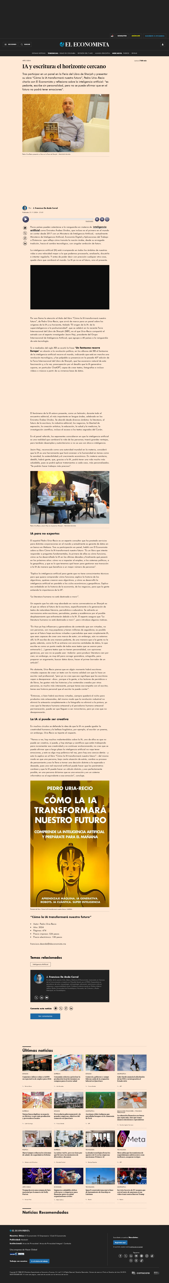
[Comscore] (141, 1273)
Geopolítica (121, 1074)
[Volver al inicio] (56, 1231)
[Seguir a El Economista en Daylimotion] (152, 1256)
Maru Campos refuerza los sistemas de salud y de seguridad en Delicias (37, 1154)
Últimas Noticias (38, 53)
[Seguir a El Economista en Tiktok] (141, 1260)
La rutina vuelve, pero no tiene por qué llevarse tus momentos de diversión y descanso (68, 1155)
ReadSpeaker (89, 221)
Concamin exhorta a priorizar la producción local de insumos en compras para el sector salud (67, 1079)
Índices (126, 53)
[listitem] (25, 219)
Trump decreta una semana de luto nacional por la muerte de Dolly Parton (36, 1192)
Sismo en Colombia (67, 53)
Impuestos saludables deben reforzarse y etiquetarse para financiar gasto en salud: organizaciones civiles (66, 1193)
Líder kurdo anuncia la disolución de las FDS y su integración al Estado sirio (131, 1079)
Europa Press (28, 1199)
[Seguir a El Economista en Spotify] (141, 1256)
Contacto (67, 1243)
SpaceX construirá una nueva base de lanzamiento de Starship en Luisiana (100, 1192)
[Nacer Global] (17, 1254)
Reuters (90, 1199)
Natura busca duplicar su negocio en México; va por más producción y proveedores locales (36, 1116)
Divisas (134, 53)
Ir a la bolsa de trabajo (39, 1261)
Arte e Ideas (26, 60)
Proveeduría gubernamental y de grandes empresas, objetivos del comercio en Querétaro (67, 1116)
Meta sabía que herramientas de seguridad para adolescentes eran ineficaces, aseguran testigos (131, 1155)
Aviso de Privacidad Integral (51, 1243)
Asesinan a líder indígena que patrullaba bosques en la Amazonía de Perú (100, 1116)
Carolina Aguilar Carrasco (126, 1125)
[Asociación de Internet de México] (156, 1273)
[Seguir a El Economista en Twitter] (125, 1256)
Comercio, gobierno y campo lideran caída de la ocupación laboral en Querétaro (97, 1079)
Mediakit (24, 1240)
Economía (58, 1187)
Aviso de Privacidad (31, 1243)
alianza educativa (102, 53)
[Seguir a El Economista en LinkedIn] (131, 1256)
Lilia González (59, 1086)
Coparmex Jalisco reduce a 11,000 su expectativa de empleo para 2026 (36, 1078)
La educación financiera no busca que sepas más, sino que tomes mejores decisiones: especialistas (130, 1118)
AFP (121, 1086)
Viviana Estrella (92, 1086)
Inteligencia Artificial (40, 964)
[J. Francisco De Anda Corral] (24, 208)
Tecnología (90, 1150)
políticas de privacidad (136, 1247)
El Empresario (43, 1236)
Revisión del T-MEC (85, 53)
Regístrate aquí (120, 1242)
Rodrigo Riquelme (92, 1162)
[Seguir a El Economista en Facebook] (120, 1256)
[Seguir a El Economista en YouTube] (136, 1256)
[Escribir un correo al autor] (46, 997)
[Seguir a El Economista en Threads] (136, 1260)
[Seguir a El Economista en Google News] (131, 1260)
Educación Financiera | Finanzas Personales (129, 1111)
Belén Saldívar (60, 1199)
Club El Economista (58, 1236)
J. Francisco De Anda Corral (45, 208)
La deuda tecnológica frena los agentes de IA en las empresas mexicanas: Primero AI (98, 1155)
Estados (25, 1074)
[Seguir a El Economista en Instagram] (147, 1256)
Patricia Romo (28, 1086)
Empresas (57, 1074)
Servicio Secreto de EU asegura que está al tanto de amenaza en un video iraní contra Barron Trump (131, 1192)
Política (25, 1150)
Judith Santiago (29, 1123)
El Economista (30, 1236)
